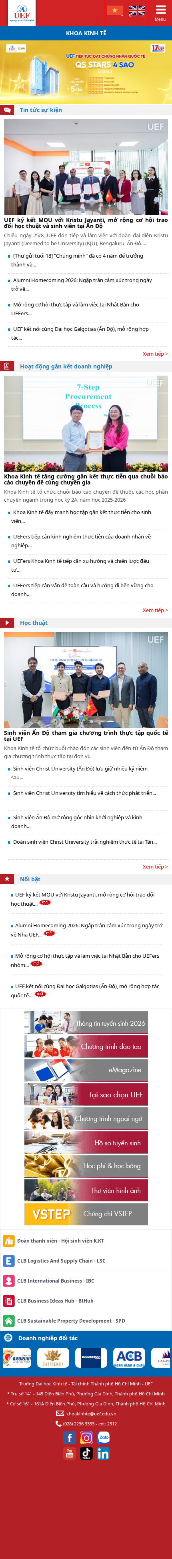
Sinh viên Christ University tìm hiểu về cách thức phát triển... (84, 793)
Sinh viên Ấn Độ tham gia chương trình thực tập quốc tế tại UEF (86, 735)
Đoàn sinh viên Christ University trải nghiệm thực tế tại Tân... (85, 841)
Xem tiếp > (155, 353)
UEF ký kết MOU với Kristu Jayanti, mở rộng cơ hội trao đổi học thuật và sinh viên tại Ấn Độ (86, 223)
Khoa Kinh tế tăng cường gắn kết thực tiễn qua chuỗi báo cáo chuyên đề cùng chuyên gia (86, 479)
